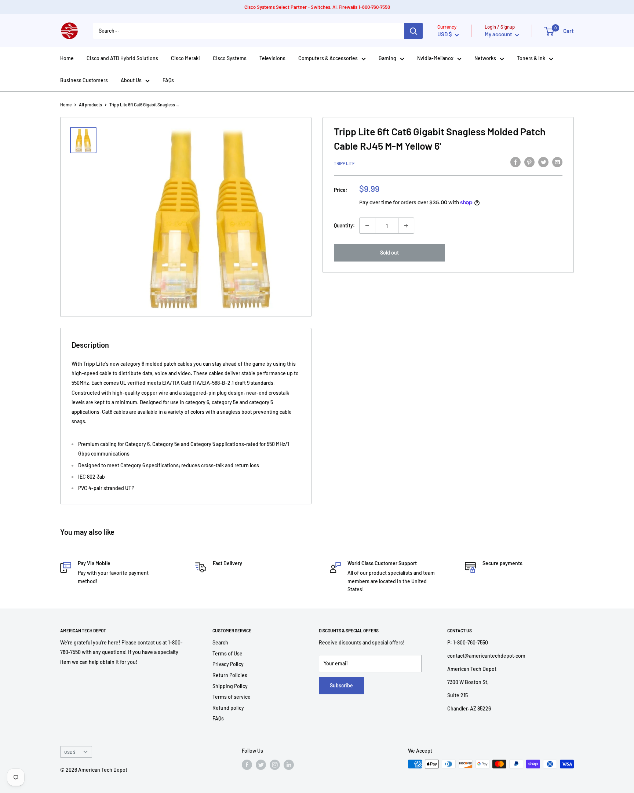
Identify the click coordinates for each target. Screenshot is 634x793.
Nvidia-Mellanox (435, 58)
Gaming (387, 58)
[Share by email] (557, 162)
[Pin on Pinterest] (529, 162)
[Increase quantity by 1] (406, 225)
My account (499, 34)
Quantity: (344, 225)
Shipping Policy (230, 686)
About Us (131, 80)
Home (67, 58)
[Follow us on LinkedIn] (289, 765)
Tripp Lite (344, 162)
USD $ (70, 751)
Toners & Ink (531, 58)
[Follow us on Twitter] (261, 765)
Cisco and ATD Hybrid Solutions (122, 58)
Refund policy (228, 708)
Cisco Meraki (185, 58)
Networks (485, 58)
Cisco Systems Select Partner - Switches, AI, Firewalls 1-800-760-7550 (317, 7)
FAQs (168, 80)
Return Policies (229, 675)
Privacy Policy (228, 664)
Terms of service (231, 697)
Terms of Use (227, 653)
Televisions (272, 58)
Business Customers (84, 80)
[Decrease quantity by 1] (367, 225)
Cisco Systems (230, 58)
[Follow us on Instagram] (275, 765)
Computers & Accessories (328, 58)
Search (220, 642)
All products (90, 104)
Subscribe (341, 685)
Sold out (389, 252)
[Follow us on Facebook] (247, 765)
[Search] (413, 31)
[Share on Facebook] (515, 162)
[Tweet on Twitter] (543, 162)
